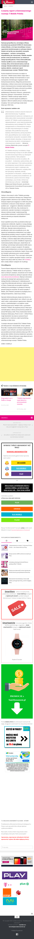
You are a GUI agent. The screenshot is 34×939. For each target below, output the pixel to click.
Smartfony (10, 591)
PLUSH (17, 520)
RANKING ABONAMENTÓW (17, 451)
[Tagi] (27, 541)
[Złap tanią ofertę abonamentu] (32, 418)
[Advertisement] (17, 364)
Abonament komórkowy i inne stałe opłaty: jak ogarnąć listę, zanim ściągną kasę (20, 580)
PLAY (21, 474)
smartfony (27, 259)
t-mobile (10, 6)
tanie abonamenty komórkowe (10, 277)
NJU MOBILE (21, 468)
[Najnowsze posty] (6, 541)
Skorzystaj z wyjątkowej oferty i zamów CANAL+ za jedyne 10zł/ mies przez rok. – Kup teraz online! (17, 487)
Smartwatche (8, 622)
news (5, 6)
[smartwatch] (17, 656)
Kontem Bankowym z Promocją (20, 530)
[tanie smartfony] (17, 617)
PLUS (17, 502)
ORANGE (17, 509)
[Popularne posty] (17, 541)
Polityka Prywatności (17, 930)
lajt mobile (21, 462)
